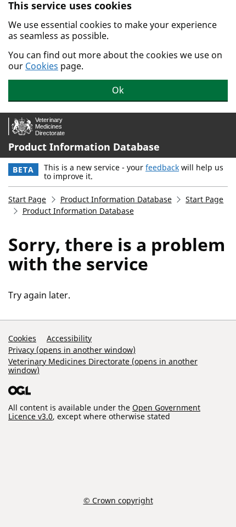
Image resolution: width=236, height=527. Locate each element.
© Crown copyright (118, 500)
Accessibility (69, 338)
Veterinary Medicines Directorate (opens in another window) (103, 365)
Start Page (27, 199)
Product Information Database (84, 146)
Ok (118, 90)
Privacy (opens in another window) (72, 350)
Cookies (41, 66)
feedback (162, 167)
